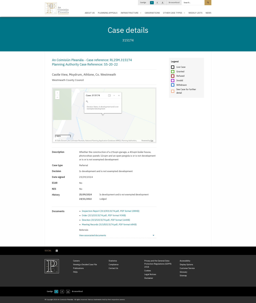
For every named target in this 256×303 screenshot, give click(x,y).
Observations (152, 12)
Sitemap (183, 275)
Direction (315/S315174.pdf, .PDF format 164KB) (106, 220)
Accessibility (185, 260)
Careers (76, 260)
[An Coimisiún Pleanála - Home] (57, 8)
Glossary (183, 272)
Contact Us (113, 268)
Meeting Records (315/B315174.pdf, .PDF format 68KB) (109, 224)
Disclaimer (148, 278)
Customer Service (187, 268)
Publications (78, 268)
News (208, 12)
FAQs (75, 272)
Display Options (186, 264)
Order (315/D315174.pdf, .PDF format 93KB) (104, 215)
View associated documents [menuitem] (92, 235)
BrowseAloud (174, 2)
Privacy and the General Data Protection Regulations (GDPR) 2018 (157, 263)
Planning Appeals (107, 12)
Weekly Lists (195, 12)
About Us (90, 12)
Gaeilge (143, 2)
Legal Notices (150, 274)
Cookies (147, 270)
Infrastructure (129, 12)
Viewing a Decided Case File (85, 264)
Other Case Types (172, 12)
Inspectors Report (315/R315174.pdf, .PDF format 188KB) (110, 211)
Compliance (114, 264)
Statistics (113, 260)
